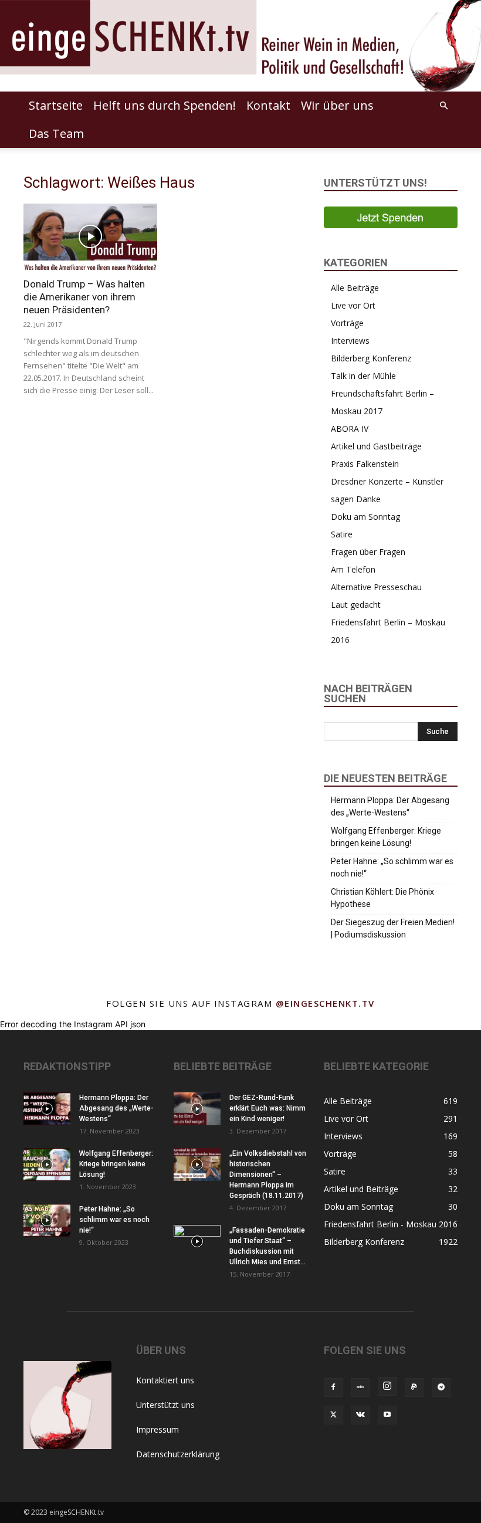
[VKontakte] (360, 1415)
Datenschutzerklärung (177, 1454)
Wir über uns (337, 105)
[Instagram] (387, 1386)
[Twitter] (333, 1415)
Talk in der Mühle (363, 375)
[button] (443, 105)
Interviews (350, 340)
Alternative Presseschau (376, 587)
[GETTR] (360, 1387)
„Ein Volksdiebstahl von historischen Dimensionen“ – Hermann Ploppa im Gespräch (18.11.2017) (267, 1174)
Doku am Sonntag (365, 516)
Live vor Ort (353, 305)
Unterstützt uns (165, 1404)
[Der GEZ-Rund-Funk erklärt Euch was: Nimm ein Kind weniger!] (197, 1108)
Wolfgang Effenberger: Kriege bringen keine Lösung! (386, 837)
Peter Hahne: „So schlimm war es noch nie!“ (392, 867)
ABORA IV (349, 428)
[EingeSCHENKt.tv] (240, 46)
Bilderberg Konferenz (371, 358)
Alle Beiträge (355, 287)
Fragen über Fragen (368, 551)
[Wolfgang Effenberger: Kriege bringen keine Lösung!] (46, 1164)
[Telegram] (441, 1387)
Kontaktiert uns (165, 1380)
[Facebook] (333, 1387)
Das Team (56, 133)
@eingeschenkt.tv (325, 1003)
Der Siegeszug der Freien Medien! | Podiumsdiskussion (393, 928)
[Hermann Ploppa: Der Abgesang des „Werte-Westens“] (46, 1108)
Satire (342, 534)
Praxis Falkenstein (365, 463)
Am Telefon (353, 569)
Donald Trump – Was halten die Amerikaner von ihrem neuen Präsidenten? (84, 297)
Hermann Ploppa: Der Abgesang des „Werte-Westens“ (390, 806)
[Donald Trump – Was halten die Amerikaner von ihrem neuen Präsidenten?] (90, 237)
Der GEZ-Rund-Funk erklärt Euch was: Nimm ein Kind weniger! (267, 1108)
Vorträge (347, 323)
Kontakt (268, 105)
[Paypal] (414, 1387)
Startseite (56, 105)
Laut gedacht (356, 604)
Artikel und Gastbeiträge (376, 446)
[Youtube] (387, 1415)
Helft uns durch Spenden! (164, 105)
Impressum (157, 1429)
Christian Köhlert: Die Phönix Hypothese (382, 898)
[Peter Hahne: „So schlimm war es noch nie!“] (46, 1220)
